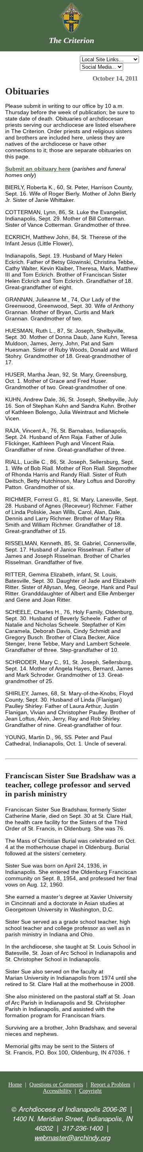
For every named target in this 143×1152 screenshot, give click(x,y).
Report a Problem (110, 1085)
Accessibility (57, 1091)
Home (15, 1085)
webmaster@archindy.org (72, 1137)
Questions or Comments (56, 1085)
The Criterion (71, 40)
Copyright (90, 1091)
